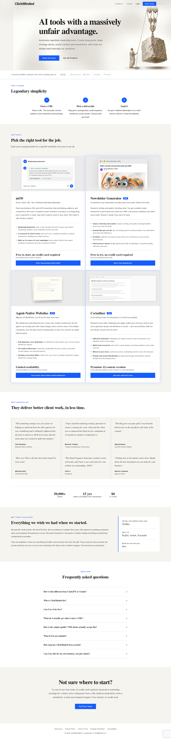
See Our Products (70, 58)
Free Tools (149, 4)
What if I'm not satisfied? (55, 635)
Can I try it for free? (53, 609)
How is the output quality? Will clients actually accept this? (70, 627)
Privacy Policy (70, 729)
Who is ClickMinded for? (55, 600)
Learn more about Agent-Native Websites (48, 375)
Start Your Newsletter (123, 263)
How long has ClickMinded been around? (62, 644)
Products (118, 4)
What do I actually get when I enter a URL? (63, 618)
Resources (58, 729)
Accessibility (111, 729)
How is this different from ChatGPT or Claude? (65, 591)
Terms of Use (83, 729)
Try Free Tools (85, 706)
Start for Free (49, 58)
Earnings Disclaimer (98, 729)
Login (137, 4)
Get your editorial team (123, 375)
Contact (129, 4)
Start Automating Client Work (48, 263)
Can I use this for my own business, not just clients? (67, 653)
